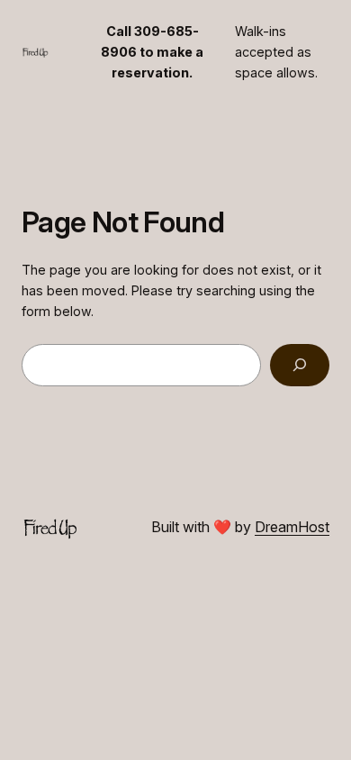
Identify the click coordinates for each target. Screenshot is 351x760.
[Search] (299, 365)
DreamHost (292, 527)
